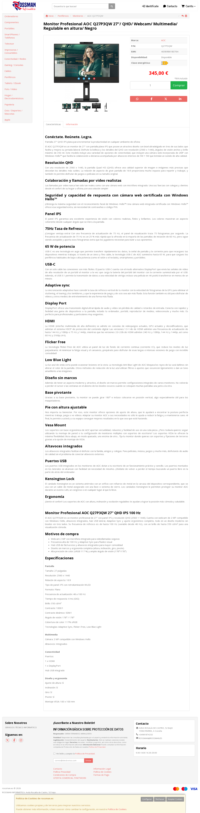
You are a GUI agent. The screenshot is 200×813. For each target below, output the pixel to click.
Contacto (171, 6)
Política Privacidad (61, 771)
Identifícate (152, 6)
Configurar (147, 799)
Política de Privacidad (97, 747)
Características (53, 124)
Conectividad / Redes (15, 58)
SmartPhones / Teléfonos (12, 36)
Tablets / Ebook (13, 83)
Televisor (9, 43)
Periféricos (10, 77)
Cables (8, 70)
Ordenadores (11, 16)
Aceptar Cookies (175, 799)
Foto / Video (11, 89)
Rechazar (160, 799)
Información (72, 124)
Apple (7, 119)
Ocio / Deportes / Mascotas (13, 112)
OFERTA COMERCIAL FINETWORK (69, 778)
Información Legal (102, 768)
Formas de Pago (101, 774)
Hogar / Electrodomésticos (14, 97)
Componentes (12, 22)
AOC (163, 40)
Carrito (189, 6)
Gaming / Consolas (14, 64)
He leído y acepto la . (75, 753)
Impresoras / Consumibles (11, 51)
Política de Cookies (117, 809)
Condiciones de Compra (64, 774)
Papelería (9, 104)
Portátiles (9, 28)
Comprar (179, 85)
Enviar (88, 760)
